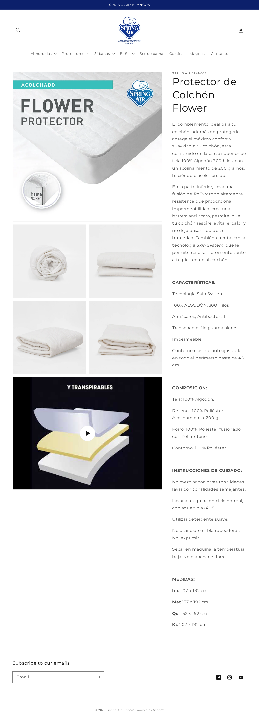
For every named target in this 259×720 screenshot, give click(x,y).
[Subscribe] (98, 677)
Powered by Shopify (149, 710)
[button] (18, 30)
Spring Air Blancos (120, 710)
